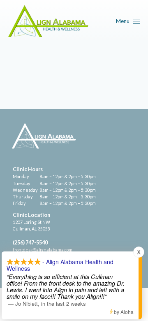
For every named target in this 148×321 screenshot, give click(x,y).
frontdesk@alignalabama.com (42, 249)
